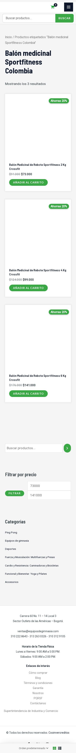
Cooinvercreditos (59, 732)
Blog (38, 677)
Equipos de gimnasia (17, 540)
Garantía (38, 688)
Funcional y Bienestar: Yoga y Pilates (26, 573)
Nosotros (38, 693)
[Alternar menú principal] (68, 7)
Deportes (10, 548)
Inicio (8, 37)
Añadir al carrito (28, 182)
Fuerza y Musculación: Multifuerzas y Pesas (30, 557)
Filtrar (15, 493)
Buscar (64, 18)
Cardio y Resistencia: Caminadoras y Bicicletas (31, 565)
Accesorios (11, 581)
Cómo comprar (38, 672)
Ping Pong (11, 532)
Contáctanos (38, 703)
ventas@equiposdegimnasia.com (38, 631)
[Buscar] (67, 448)
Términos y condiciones (38, 682)
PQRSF (38, 698)
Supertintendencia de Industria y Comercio (31, 711)
